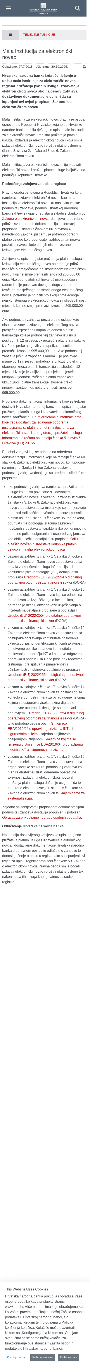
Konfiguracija (16, 1357)
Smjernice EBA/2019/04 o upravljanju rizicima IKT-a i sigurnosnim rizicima (40, 729)
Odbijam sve (68, 1357)
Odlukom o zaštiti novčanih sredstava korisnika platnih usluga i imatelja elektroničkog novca (46, 544)
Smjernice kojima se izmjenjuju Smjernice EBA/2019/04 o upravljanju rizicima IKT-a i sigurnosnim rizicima (45, 744)
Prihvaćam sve (42, 1357)
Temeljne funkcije (39, 34)
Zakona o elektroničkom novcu (26, 218)
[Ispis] (84, 67)
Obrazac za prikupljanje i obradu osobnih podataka (41, 817)
